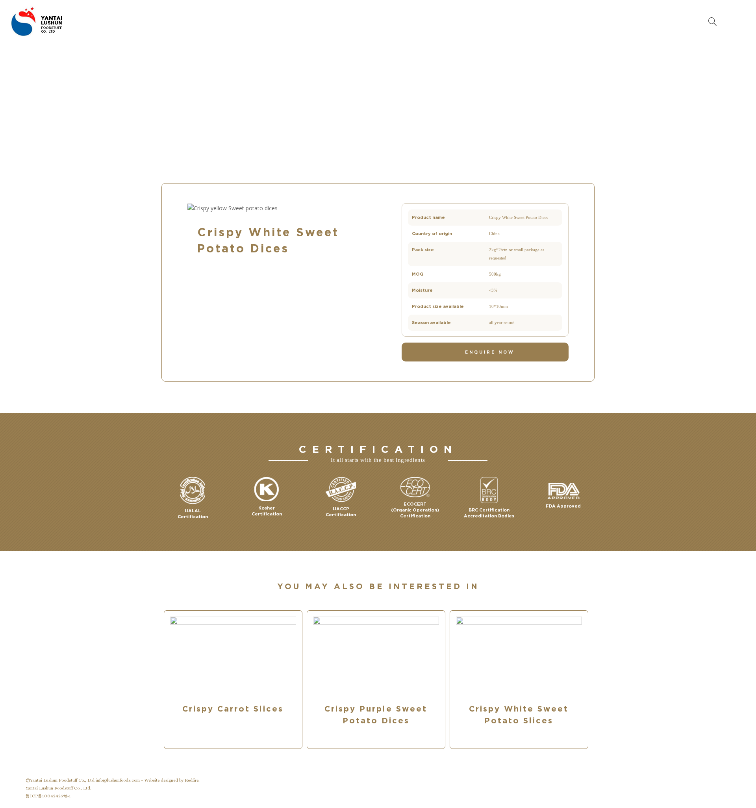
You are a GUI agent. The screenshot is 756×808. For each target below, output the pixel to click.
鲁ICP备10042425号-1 (48, 796)
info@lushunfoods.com (118, 780)
